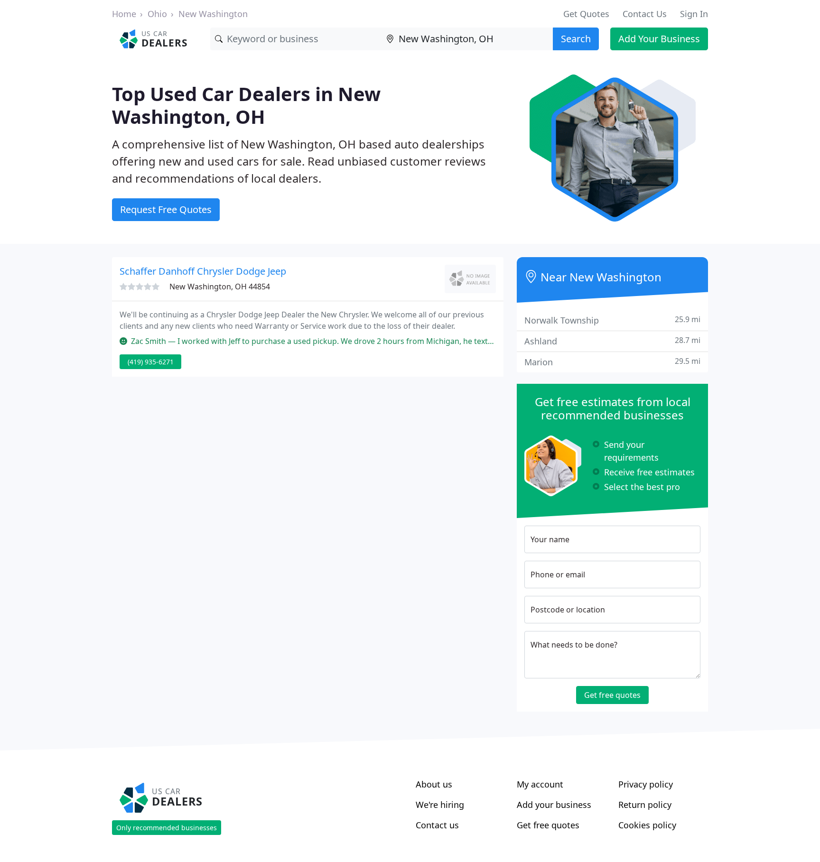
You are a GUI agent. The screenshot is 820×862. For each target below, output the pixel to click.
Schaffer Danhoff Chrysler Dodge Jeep (203, 271)
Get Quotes (586, 13)
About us (434, 784)
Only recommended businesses (166, 827)
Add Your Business (659, 38)
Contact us (437, 825)
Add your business (554, 804)
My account (540, 784)
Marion (612, 362)
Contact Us (645, 13)
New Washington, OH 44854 (219, 286)
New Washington (213, 13)
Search (576, 38)
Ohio (157, 13)
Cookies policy (647, 825)
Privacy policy (645, 784)
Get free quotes (612, 695)
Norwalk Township (612, 320)
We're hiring (440, 804)
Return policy (644, 804)
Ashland (612, 341)
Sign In (694, 13)
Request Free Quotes (166, 209)
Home (124, 13)
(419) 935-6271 (151, 361)
